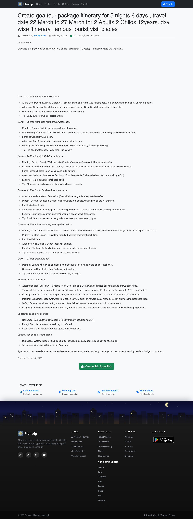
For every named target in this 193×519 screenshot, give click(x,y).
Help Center (103, 455)
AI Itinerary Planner (80, 436)
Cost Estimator (78, 450)
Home (39, 4)
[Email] (44, 455)
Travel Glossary (105, 446)
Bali (100, 481)
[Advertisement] (96, 72)
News (100, 450)
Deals (57, 4)
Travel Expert (77, 446)
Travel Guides (104, 436)
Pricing (75, 4)
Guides (65, 4)
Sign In (169, 4)
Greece (101, 500)
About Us (129, 436)
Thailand (102, 476)
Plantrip (28, 4)
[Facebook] (36, 455)
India (100, 495)
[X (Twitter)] (28, 455)
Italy (100, 471)
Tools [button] (47, 4)
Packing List (76, 441)
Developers (130, 450)
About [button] (84, 4)
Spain (100, 490)
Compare (129, 455)
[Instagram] (20, 455)
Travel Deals (103, 441)
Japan (101, 467)
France (101, 486)
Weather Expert (78, 455)
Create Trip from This (98, 366)
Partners (129, 446)
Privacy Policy (150, 515)
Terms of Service (168, 515)
